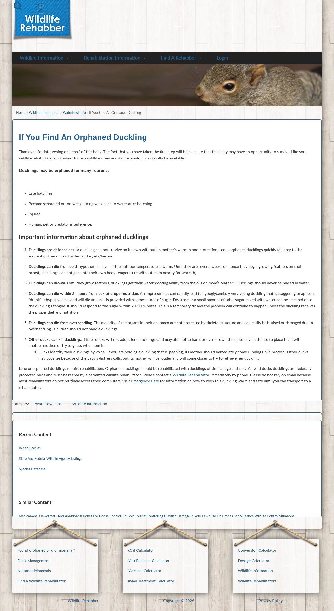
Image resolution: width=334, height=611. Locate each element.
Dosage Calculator (253, 561)
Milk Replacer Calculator (149, 561)
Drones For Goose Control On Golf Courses (114, 516)
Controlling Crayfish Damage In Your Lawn (178, 516)
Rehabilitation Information (112, 58)
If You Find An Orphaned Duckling (83, 137)
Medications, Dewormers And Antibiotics (50, 516)
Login (222, 58)
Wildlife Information (41, 58)
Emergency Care (145, 381)
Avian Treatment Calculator (151, 581)
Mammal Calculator (144, 571)
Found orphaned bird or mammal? (46, 550)
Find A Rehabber (178, 58)
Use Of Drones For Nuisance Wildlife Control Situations (252, 516)
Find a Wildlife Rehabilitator (41, 581)
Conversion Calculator (257, 550)
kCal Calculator (141, 550)
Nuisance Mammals (34, 571)
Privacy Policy (270, 601)
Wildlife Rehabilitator (191, 375)
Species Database (32, 469)
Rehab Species (30, 448)
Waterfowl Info (74, 113)
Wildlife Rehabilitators (257, 581)
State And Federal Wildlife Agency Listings (50, 459)
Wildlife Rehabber (83, 601)
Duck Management (33, 561)
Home (20, 113)
